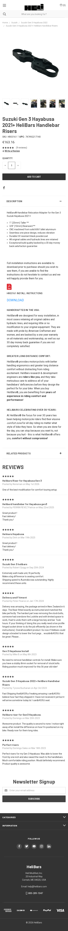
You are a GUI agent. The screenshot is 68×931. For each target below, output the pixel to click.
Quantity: (7, 158)
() (64, 5)
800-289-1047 (35, 893)
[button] (34, 201)
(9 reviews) (21, 147)
